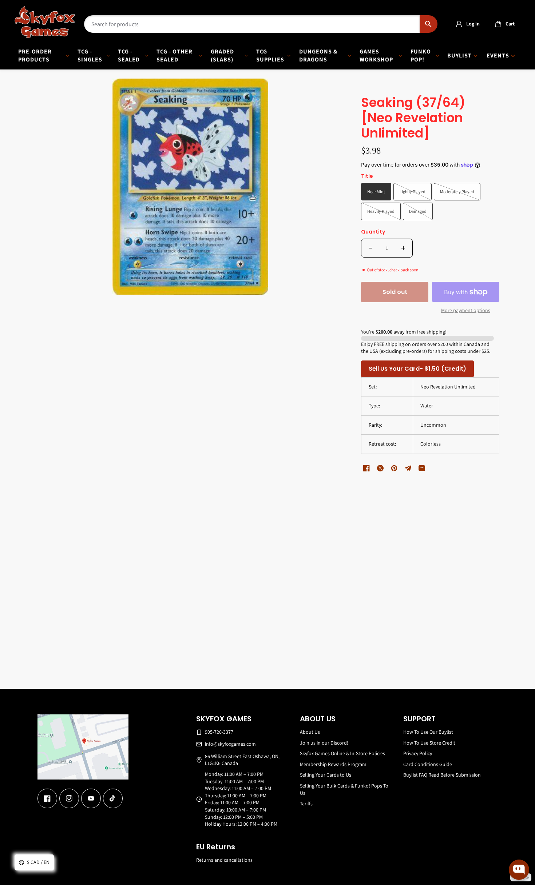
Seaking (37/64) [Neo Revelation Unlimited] (413, 118)
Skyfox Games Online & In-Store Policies (342, 753)
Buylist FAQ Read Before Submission (442, 775)
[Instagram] (69, 798)
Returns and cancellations (224, 860)
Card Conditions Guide (427, 764)
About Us (310, 732)
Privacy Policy (417, 753)
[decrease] (370, 248)
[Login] (459, 24)
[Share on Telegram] (408, 468)
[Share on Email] (421, 468)
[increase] (403, 248)
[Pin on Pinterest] (394, 468)
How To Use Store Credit (429, 743)
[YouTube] (91, 798)
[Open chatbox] (519, 870)
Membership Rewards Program (333, 764)
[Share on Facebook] (366, 468)
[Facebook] (47, 798)
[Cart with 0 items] (498, 24)
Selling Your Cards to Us (325, 775)
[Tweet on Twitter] (380, 468)
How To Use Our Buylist (428, 732)
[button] (503, 24)
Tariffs (306, 803)
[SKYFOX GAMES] (45, 22)
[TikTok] (113, 798)
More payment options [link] (465, 310)
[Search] (428, 24)
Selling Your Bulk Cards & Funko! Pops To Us (344, 789)
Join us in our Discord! (324, 743)
